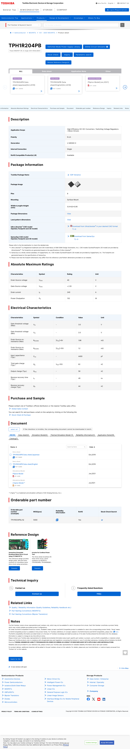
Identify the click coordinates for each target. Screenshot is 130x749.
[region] (65, 742)
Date (91, 447)
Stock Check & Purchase (21, 415)
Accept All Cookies (107, 742)
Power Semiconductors (13, 682)
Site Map (124, 668)
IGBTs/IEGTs (9, 692)
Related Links (118, 108)
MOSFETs (32, 33)
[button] (105, 3)
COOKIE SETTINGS (36, 711)
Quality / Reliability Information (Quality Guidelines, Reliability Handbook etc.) (41, 607)
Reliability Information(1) (85, 435)
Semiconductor (20, 33)
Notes (127, 108)
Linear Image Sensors (55, 695)
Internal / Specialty (97, 682)
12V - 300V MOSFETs (47, 33)
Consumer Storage (97, 686)
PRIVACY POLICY (7, 711)
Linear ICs (51, 689)
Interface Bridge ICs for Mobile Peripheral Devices (63, 700)
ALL (21, 71)
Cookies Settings (91, 742)
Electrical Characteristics (39, 108)
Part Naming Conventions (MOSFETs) (26, 611)
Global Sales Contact (20, 409)
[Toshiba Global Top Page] (11, 3)
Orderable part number (83, 108)
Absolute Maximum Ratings (20, 108)
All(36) (12, 435)
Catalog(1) (14, 439)
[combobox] (81, 25)
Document (70, 108)
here (116, 632)
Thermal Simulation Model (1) (62, 435)
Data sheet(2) (23, 435)
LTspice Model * (19, 483)
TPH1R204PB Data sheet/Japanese (26, 455)
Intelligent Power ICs (55, 682)
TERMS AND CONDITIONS (21, 711)
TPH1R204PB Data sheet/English (25, 464)
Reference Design (99, 108)
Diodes (7, 699)
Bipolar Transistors (12, 695)
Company (94, 691)
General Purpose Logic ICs (57, 692)
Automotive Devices (12, 679)
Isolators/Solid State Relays (15, 686)
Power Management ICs (56, 686)
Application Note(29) (106, 435)
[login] (125, 652)
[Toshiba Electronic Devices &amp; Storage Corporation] (42, 3)
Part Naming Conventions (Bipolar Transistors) (30, 614)
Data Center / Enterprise (99, 679)
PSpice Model (18, 474)
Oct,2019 (92, 455)
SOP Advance (75, 175)
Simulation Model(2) (40, 435)
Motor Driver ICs (53, 679)
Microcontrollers (11, 702)
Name (12, 447)
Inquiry (109, 108)
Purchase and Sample (57, 108)
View (69, 214)
